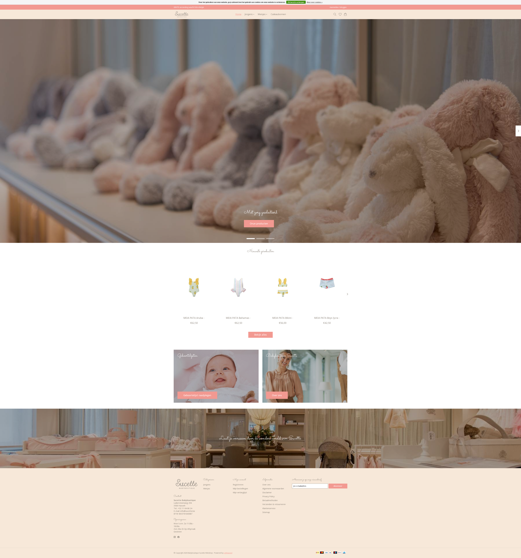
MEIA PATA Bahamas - (238, 317)
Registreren (238, 484)
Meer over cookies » (315, 2)
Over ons (266, 484)
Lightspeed (228, 553)
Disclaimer (267, 492)
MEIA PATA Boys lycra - (327, 317)
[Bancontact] (331, 552)
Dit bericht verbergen (296, 2)
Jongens (206, 484)
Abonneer (337, 486)
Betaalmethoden (270, 500)
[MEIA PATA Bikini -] (282, 287)
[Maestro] (335, 552)
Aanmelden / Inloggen (338, 7)
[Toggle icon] (335, 14)
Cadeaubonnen (278, 14)
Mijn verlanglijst (240, 492)
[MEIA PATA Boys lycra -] (327, 287)
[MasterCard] (322, 552)
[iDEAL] (317, 552)
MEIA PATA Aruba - (194, 317)
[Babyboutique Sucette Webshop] (182, 14)
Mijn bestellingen (240, 488)
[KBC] (344, 552)
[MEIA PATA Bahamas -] (238, 287)
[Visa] (326, 552)
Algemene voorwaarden (273, 488)
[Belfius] (339, 552)
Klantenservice (268, 508)
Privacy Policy (268, 496)
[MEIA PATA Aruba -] (194, 287)
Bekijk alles (260, 334)
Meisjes (206, 488)
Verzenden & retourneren (274, 504)
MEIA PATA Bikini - (282, 317)
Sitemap (266, 512)
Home (238, 14)
